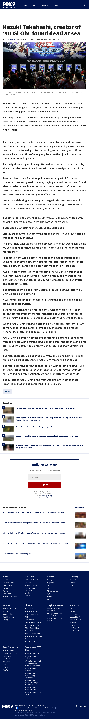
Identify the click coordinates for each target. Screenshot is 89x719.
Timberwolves (52, 591)
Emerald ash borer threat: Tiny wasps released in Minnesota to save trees (48, 427)
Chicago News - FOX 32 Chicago (55, 614)
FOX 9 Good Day (31, 614)
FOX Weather (30, 596)
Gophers (50, 583)
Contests (73, 611)
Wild (48, 588)
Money (6, 605)
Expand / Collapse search (84, 5)
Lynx (49, 594)
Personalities (74, 614)
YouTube (6, 670)
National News (8, 583)
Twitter (5, 664)
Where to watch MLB (33, 661)
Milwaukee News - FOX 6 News (54, 609)
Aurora (49, 599)
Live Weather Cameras (30, 589)
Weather (29, 576)
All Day (27, 617)
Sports (50, 576)
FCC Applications (76, 631)
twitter (81, 706)
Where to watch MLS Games (33, 693)
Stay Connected (11, 647)
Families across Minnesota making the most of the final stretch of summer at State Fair (34, 523)
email (85, 706)
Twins (49, 585)
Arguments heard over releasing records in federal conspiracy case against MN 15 (33, 512)
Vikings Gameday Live (33, 622)
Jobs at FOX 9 (75, 617)
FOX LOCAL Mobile (10, 653)
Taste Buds (29, 631)
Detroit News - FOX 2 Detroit (55, 619)
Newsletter (7, 656)
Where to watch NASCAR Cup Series (32, 665)
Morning (74, 576)
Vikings (49, 580)
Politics (5, 591)
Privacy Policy (47, 496)
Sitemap (73, 622)
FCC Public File (75, 628)
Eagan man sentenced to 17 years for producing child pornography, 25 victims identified (35, 543)
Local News (7, 580)
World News (7, 585)
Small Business (8, 617)
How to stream (8, 650)
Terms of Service (46, 498)
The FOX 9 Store (31, 641)
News (32, 39)
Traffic (27, 593)
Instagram (6, 662)
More (56, 5)
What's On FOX (75, 620)
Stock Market (8, 614)
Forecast (28, 583)
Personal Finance (9, 608)
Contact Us (74, 608)
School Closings (31, 585)
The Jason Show (31, 611)
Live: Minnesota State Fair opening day (17, 554)
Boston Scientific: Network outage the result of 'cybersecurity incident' (48, 436)
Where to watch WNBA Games (31, 688)
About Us (74, 605)
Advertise (73, 625)
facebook (76, 706)
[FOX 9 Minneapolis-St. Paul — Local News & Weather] (10, 5)
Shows (28, 605)
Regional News (55, 605)
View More (80, 507)
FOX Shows (29, 608)
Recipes (72, 585)
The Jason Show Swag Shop (33, 637)
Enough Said (29, 620)
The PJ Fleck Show (32, 625)
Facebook (6, 659)
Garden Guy (74, 583)
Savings (5, 620)
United (49, 596)
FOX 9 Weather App (32, 580)
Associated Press (22, 39)
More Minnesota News (14, 507)
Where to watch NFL (33, 653)
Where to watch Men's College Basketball (31, 675)
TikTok (5, 667)
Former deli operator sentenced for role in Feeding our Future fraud (46, 408)
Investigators (8, 588)
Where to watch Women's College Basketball (31, 682)
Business (6, 611)
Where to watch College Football (31, 657)
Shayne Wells (74, 580)
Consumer (7, 594)
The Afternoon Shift (32, 633)
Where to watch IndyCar (31, 669)
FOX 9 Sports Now (32, 628)
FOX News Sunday (10, 596)
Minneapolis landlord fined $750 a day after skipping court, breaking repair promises (34, 533)
